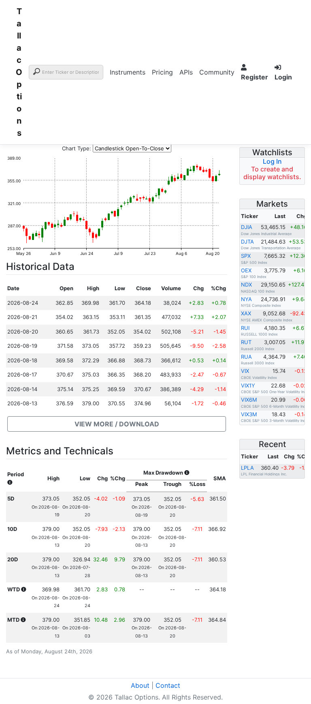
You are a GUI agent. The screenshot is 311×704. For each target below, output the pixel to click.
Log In (272, 161)
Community (216, 72)
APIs (186, 72)
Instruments (127, 72)
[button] (116, 424)
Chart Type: (76, 148)
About (140, 685)
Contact (168, 685)
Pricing (162, 72)
